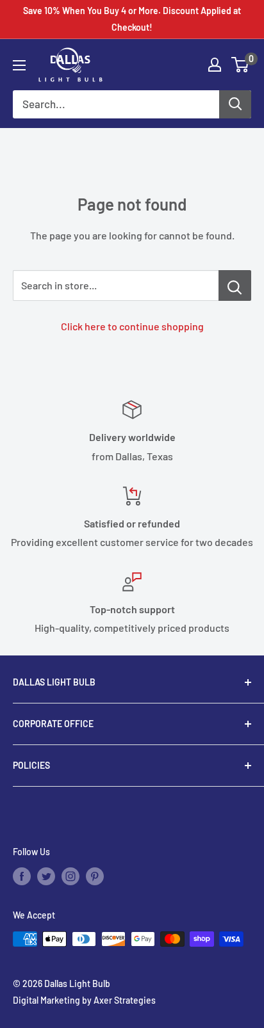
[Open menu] (19, 65)
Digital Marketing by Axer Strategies (84, 1000)
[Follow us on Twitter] (46, 876)
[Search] (235, 104)
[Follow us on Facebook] (22, 876)
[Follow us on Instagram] (70, 876)
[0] (241, 64)
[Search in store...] (235, 285)
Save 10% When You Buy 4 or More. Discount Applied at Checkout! (132, 19)
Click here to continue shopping (132, 326)
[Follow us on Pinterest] (95, 876)
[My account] (214, 65)
